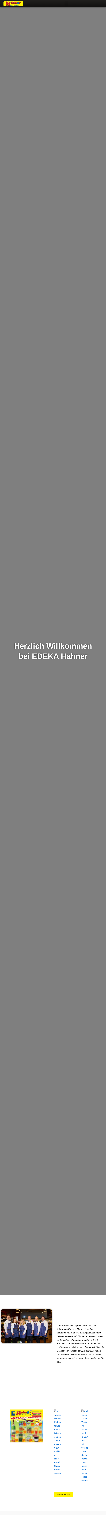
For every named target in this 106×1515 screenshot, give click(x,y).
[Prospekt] (26, 1426)
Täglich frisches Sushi (95, 1414)
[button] (66, 3)
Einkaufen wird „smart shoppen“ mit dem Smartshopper (71, 1417)
